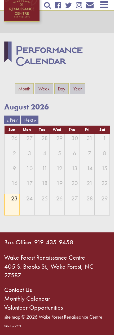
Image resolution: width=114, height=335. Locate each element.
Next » (30, 120)
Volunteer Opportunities (33, 307)
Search (47, 5)
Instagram (79, 5)
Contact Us (18, 290)
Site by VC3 (12, 326)
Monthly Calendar (27, 298)
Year (77, 89)
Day (61, 89)
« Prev (12, 120)
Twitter (68, 5)
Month (26, 89)
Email (90, 5)
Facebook (58, 5)
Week (44, 89)
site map (12, 317)
